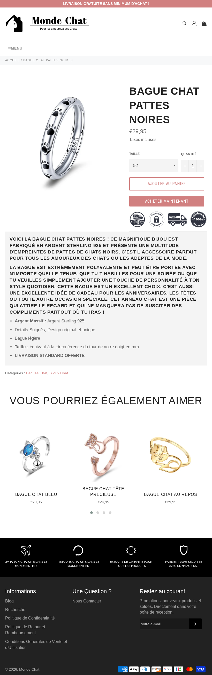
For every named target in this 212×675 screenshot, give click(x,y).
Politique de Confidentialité (30, 618)
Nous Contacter (86, 601)
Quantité (189, 154)
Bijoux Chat (58, 373)
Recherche (15, 609)
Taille (134, 154)
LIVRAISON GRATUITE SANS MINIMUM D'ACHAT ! (106, 4)
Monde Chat (29, 669)
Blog (9, 601)
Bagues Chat (36, 373)
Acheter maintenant (167, 201)
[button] (91, 512)
